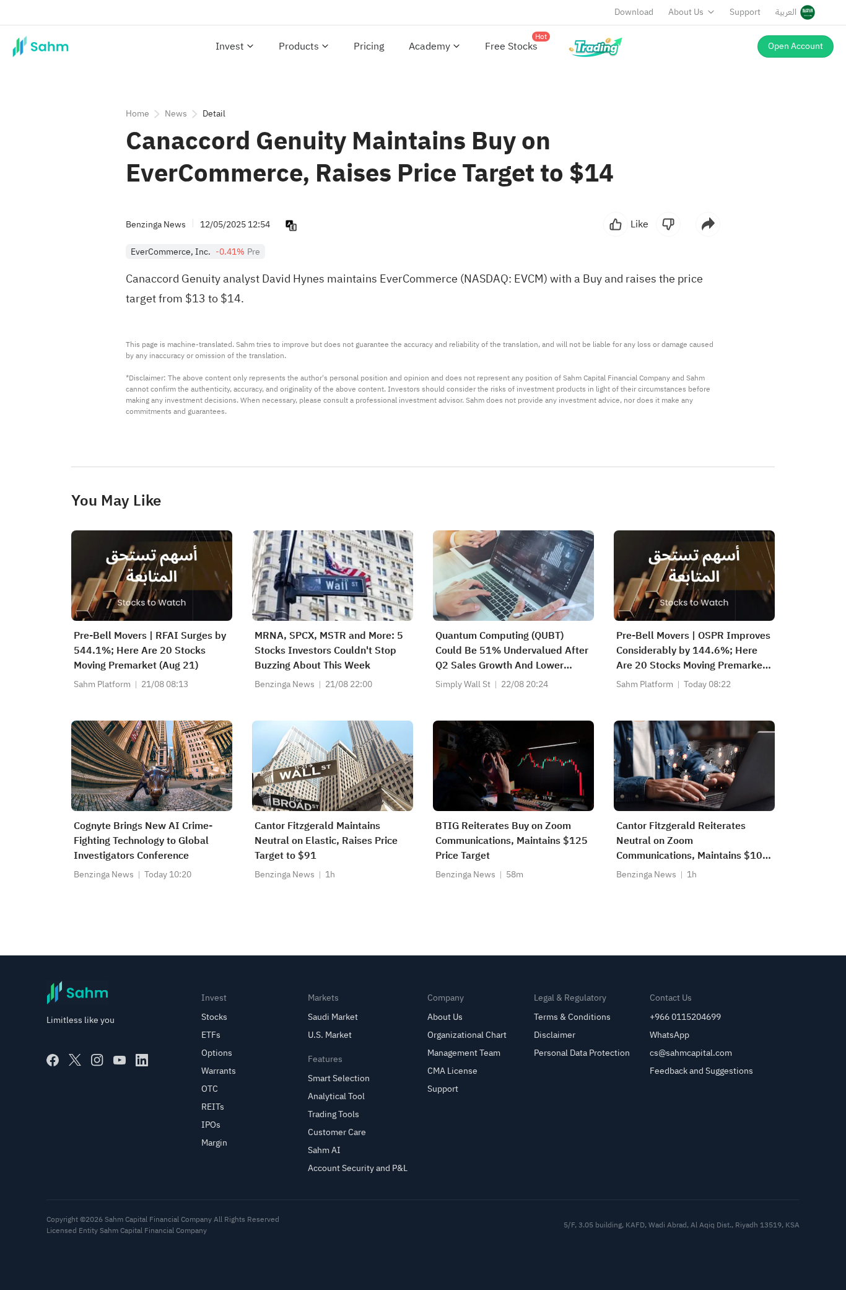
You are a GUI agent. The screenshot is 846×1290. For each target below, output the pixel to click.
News (176, 113)
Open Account (795, 46)
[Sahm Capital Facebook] (52, 1060)
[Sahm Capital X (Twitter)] (75, 1060)
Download (633, 12)
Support (745, 12)
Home (137, 113)
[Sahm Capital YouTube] (119, 1060)
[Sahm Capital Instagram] (97, 1060)
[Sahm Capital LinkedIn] (142, 1060)
